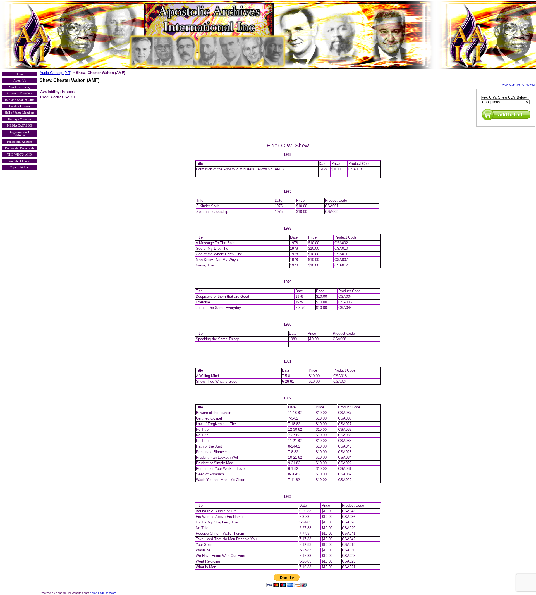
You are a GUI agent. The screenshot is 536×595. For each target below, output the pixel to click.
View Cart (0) (511, 84)
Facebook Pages (19, 106)
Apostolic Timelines (19, 93)
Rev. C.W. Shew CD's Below (504, 97)
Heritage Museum (19, 119)
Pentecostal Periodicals (19, 148)
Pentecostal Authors (19, 141)
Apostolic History (19, 87)
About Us (19, 80)
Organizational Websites (19, 133)
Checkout (528, 84)
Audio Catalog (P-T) (55, 73)
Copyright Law (19, 167)
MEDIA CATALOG (19, 125)
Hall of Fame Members (19, 112)
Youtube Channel (19, 161)
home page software (103, 592)
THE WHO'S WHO (19, 154)
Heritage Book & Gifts (19, 99)
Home (19, 74)
